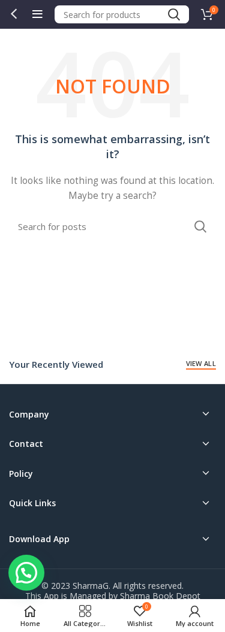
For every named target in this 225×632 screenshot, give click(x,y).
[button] (26, 573)
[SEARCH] (173, 14)
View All (201, 363)
